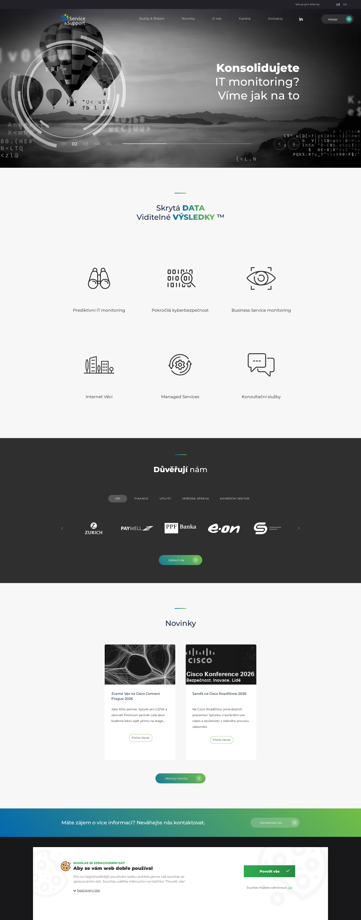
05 (109, 143)
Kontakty (275, 18)
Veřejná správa (195, 498)
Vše (118, 498)
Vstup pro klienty (307, 4)
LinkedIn (301, 18)
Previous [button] (62, 528)
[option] (180, 88)
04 (97, 143)
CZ (338, 4)
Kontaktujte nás (271, 822)
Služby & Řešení (151, 18)
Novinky (188, 18)
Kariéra (244, 18)
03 (85, 143)
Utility (165, 498)
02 (74, 143)
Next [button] (299, 528)
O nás (216, 18)
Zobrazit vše (176, 560)
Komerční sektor (234, 498)
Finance (141, 498)
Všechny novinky (176, 778)
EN (345, 4)
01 (63, 143)
